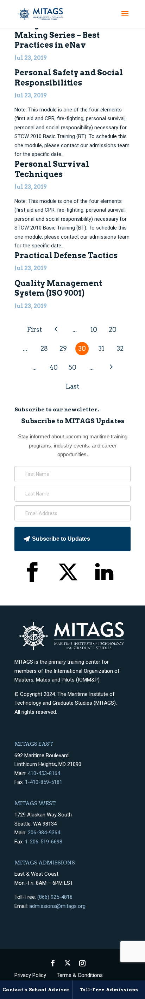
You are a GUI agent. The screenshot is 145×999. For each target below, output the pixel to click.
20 (112, 329)
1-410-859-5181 (43, 782)
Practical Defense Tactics (66, 255)
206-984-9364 (44, 832)
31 (101, 348)
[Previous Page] (55, 329)
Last (72, 386)
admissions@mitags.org (57, 906)
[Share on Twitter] (68, 573)
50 (72, 367)
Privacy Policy (30, 975)
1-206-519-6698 (43, 842)
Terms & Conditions (80, 975)
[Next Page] (110, 367)
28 (44, 348)
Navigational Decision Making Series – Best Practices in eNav (60, 34)
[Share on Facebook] (31, 573)
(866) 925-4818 (54, 897)
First (34, 329)
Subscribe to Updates (61, 539)
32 (120, 348)
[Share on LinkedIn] (104, 573)
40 (54, 367)
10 (93, 329)
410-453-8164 (44, 773)
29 (63, 348)
